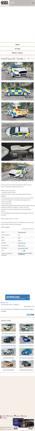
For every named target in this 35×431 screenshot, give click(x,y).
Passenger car (21, 242)
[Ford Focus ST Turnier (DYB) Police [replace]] (17, 71)
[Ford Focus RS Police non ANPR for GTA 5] (8, 351)
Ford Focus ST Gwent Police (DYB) (26, 333)
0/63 (16, 304)
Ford (19, 237)
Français (11, 416)
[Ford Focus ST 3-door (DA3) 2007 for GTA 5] (26, 351)
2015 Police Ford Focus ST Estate (8, 333)
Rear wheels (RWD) (23, 248)
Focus (19, 240)
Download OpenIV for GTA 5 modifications (25, 254)
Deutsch (18, 416)
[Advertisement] (17, 24)
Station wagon (21, 245)
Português (4, 417)
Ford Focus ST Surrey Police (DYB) (8, 346)
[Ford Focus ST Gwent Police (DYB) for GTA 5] (26, 327)
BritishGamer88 (22, 232)
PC (19, 234)
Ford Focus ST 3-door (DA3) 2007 (26, 358)
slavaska (7, 227)
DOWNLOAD (15, 297)
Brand (17, 44)
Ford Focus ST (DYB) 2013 (26, 370)
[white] (19, 251)
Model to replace (17, 53)
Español (25, 416)
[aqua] (24, 251)
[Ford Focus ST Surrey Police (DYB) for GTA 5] (8, 339)
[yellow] (21, 251)
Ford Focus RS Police (8, 357)
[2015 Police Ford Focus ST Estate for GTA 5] (8, 327)
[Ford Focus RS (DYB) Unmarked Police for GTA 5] (8, 363)
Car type (17, 49)
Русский (4, 416)
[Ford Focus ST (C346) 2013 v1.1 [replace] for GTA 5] (26, 339)
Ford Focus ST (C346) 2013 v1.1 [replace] (26, 346)
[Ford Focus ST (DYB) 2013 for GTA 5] (26, 363)
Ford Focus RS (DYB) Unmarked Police (8, 370)
